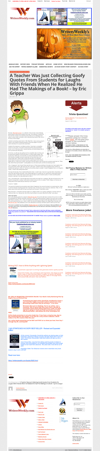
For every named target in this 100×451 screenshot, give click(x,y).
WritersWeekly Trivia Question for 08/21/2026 (76, 118)
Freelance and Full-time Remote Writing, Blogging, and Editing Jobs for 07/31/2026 (78, 244)
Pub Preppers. (80, 430)
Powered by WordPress (73, 450)
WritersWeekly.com (17, 450)
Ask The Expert (14, 67)
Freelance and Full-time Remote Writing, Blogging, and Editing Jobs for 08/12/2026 (78, 224)
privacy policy (76, 443)
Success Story (83, 67)
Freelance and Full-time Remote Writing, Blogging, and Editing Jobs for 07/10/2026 (78, 273)
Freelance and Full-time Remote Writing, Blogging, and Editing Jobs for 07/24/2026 (78, 253)
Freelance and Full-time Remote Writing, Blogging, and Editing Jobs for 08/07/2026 (78, 234)
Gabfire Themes (87, 450)
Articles (49, 64)
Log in (66, 450)
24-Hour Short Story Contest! (65, 67)
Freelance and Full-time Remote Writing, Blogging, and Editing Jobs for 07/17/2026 (78, 263)
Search (89, 1)
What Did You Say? (17, 133)
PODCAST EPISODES (38, 64)
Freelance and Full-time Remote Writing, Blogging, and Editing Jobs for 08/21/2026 (78, 215)
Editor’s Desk (25, 64)
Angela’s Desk (14, 64)
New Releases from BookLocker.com (77, 64)
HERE (72, 139)
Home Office (57, 64)
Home (9, 1)
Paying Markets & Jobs (29, 67)
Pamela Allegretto (20, 388)
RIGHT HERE (57, 215)
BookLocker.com (33, 205)
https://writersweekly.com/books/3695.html (21, 284)
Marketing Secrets (46, 67)
